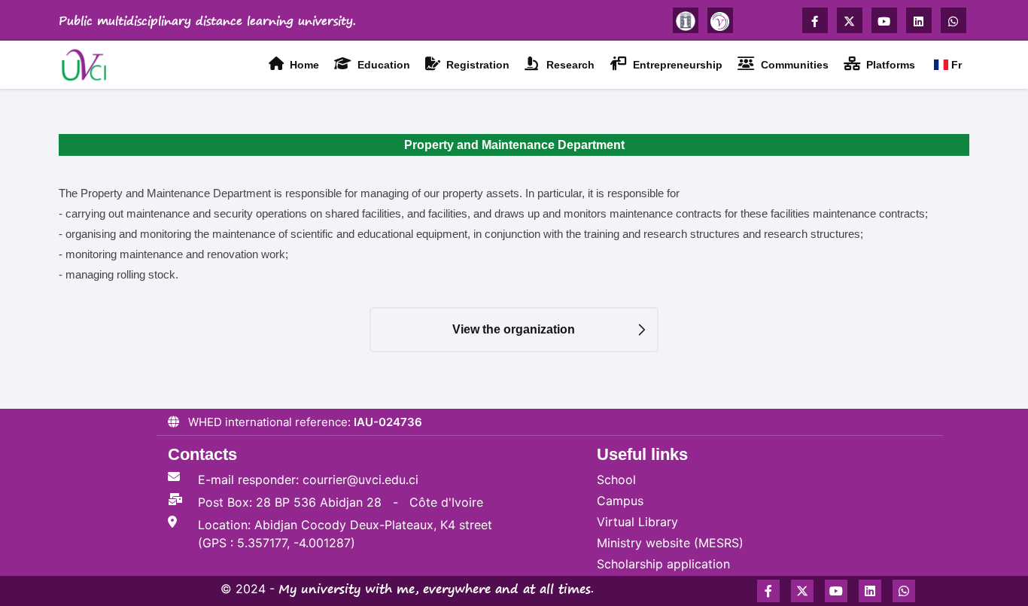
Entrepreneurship (676, 65)
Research (569, 65)
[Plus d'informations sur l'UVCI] (685, 20)
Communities (793, 65)
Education (382, 65)
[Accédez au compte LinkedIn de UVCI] (919, 20)
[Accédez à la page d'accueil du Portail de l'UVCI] (86, 63)
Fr (955, 65)
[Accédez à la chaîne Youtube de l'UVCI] (884, 20)
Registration (476, 65)
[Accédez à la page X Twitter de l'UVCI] (849, 20)
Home (303, 65)
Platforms (889, 65)
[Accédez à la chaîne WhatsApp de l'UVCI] (953, 20)
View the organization (513, 329)
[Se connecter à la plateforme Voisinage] (720, 20)
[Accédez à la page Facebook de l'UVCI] (815, 20)
